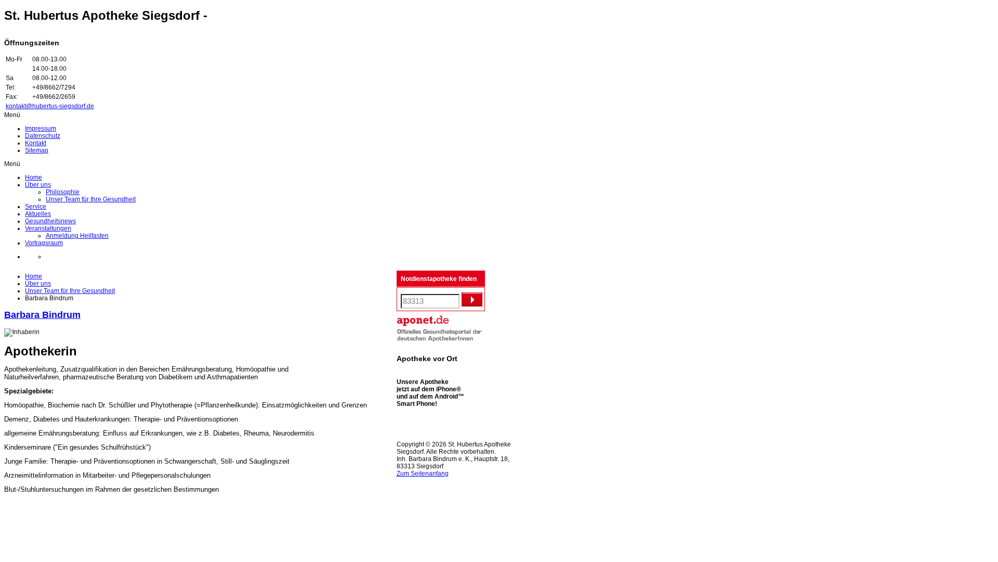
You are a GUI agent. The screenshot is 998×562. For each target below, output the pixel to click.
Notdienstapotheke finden (439, 279)
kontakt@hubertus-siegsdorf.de (50, 106)
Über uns (38, 283)
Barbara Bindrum (42, 315)
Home (33, 276)
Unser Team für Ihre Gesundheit (70, 291)
